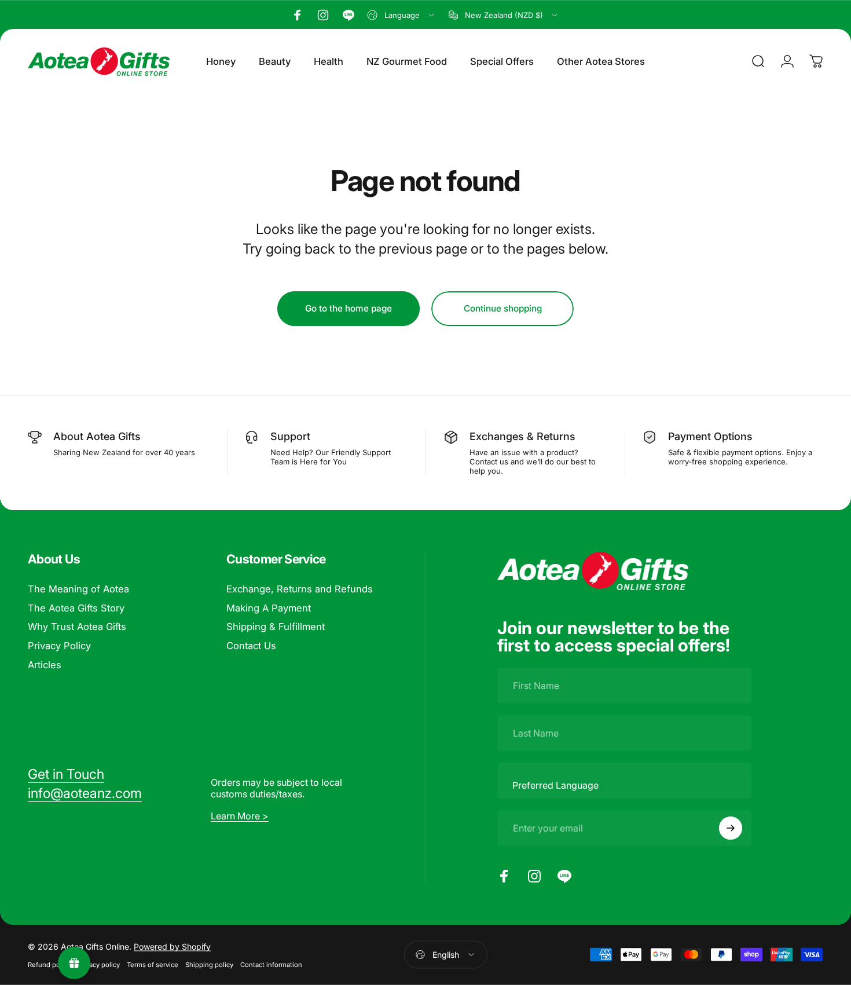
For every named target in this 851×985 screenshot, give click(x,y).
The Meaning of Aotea (78, 589)
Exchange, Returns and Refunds (299, 589)
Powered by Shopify (172, 946)
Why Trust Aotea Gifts (77, 626)
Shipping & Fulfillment (275, 626)
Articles (44, 665)
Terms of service (152, 964)
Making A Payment (268, 607)
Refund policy (49, 964)
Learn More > (240, 816)
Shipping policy (209, 964)
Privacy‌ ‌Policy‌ (59, 645)
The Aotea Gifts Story (76, 607)
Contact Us (251, 645)
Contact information (271, 964)
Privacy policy (99, 964)
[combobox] (401, 15)
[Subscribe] (730, 828)
